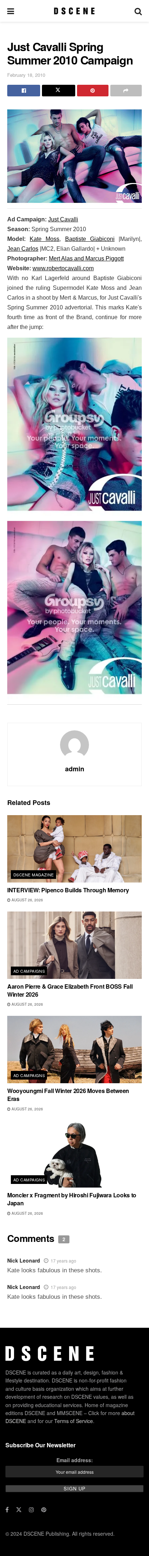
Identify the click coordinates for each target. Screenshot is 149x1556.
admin (74, 768)
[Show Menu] (10, 11)
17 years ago (63, 1260)
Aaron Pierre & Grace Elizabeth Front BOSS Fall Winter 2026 (69, 990)
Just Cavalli (63, 219)
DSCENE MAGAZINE (33, 874)
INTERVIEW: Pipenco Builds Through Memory (68, 890)
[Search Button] (138, 11)
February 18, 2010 (26, 74)
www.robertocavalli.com (63, 268)
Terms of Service (73, 1420)
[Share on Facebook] (23, 90)
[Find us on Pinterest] (43, 1510)
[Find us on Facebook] (7, 1510)
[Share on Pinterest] (92, 90)
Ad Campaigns (29, 971)
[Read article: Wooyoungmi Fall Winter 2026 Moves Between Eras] (74, 1049)
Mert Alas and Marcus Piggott (86, 258)
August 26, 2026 (26, 899)
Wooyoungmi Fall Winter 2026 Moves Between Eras (68, 1094)
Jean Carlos (22, 249)
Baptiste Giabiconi (90, 239)
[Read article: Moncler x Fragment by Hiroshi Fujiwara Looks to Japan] (74, 1154)
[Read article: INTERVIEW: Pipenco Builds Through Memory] (74, 849)
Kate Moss (44, 239)
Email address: (74, 1460)
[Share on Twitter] (58, 90)
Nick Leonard (23, 1260)
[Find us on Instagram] (31, 1510)
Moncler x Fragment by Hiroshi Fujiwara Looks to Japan (71, 1199)
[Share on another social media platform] (126, 90)
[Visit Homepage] (74, 11)
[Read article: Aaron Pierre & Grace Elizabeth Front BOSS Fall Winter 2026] (74, 945)
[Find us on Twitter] (19, 1510)
